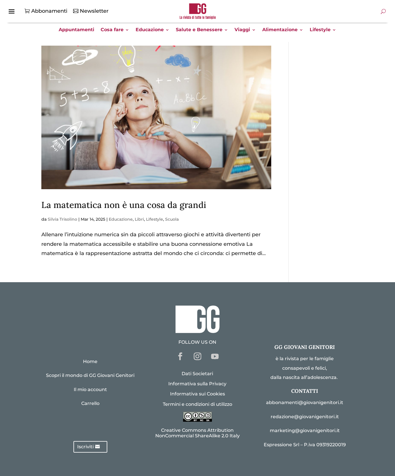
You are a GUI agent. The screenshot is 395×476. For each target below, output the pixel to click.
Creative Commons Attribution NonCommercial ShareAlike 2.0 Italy (197, 432)
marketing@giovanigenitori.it (305, 430)
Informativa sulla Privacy (197, 383)
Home (90, 361)
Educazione (150, 30)
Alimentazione (280, 30)
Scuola (172, 219)
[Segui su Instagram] (197, 356)
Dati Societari (197, 373)
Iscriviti (85, 446)
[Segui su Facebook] (180, 356)
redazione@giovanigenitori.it (305, 416)
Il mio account (90, 389)
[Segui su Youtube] (214, 356)
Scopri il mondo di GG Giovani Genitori (90, 375)
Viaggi (242, 30)
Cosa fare (112, 30)
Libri (139, 219)
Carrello (90, 403)
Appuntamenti (76, 30)
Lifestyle (320, 30)
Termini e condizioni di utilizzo (197, 404)
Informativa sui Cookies (197, 394)
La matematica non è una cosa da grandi (123, 204)
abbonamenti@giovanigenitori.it (304, 402)
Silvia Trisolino (62, 219)
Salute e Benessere (199, 30)
